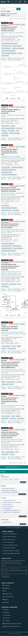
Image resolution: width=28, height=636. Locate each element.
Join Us (6, 599)
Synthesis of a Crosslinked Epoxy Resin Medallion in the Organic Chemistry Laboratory (9, 28)
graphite (18, 416)
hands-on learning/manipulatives (9, 53)
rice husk (12, 454)
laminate (4, 348)
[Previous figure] (7, 98)
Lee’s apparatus (5, 205)
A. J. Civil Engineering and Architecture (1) (11, 510)
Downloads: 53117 (9, 164)
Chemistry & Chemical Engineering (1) (10, 492)
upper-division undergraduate (8, 50)
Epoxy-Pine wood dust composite (9, 208)
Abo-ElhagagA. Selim (10, 231)
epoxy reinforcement (6, 246)
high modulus (5, 418)
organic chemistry (17, 46)
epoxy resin (19, 128)
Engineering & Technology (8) (8, 488)
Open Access (6, 620)
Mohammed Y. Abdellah (6, 232)
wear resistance (5, 286)
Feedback (6, 588)
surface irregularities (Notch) (8, 128)
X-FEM (13, 346)
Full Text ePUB (12, 59)
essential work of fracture (7, 384)
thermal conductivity (6, 210)
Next (21, 18)
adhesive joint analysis (15, 133)
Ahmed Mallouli (15, 229)
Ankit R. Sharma (13, 115)
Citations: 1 (6, 203)
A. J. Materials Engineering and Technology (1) (12, 502)
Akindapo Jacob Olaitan (7, 405)
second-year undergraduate (18, 48)
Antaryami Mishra (19, 193)
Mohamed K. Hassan (16, 271)
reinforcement (5, 454)
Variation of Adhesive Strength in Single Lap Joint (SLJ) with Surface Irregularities (10, 110)
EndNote (22, 24)
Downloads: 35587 (9, 449)
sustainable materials (17, 248)
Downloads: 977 (8, 241)
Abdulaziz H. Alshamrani (6, 273)
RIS (14, 24)
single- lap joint (5, 126)
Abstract (4, 58)
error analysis (16, 210)
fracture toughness (6, 346)
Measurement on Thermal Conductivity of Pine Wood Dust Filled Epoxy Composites (10, 189)
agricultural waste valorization (8, 250)
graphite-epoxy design (7, 172)
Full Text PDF (12, 58)
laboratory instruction (6, 46)
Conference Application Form (10, 545)
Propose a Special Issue (9, 539)
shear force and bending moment (9, 174)
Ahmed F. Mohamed (7, 271)
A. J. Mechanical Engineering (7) (9, 500)
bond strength (11, 130)
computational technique (17, 167)
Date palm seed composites (8, 243)
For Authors (6, 609)
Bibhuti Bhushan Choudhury (9, 194)
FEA (17, 130)
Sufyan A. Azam (16, 273)
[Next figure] (18, 98)
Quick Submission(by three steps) (11, 553)
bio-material (4, 284)
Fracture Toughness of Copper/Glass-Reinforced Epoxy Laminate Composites (9, 327)
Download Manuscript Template (12, 623)
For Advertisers (7, 615)
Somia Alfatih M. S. (7, 229)
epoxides (20, 53)
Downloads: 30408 (9, 343)
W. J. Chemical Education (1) (8, 506)
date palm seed (12, 284)
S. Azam (21, 333)
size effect (19, 382)
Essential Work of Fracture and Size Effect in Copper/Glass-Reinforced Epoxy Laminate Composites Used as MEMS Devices (10, 363)
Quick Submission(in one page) (11, 550)
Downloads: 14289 (9, 281)
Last (24, 18)
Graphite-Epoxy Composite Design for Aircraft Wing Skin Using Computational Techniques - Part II (9, 399)
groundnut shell (10, 452)
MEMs (3, 382)
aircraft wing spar (6, 167)
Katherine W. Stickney (7, 32)
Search (20, 2)
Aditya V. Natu (5, 115)
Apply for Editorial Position (10, 536)
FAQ (5, 591)
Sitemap (6, 602)
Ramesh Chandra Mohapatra (9, 193)
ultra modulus (21, 418)
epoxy (19, 284)
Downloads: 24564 (9, 379)
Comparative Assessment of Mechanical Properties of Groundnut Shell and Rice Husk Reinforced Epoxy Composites (10, 433)
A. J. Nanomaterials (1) (7, 508)
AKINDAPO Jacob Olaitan (8, 156)
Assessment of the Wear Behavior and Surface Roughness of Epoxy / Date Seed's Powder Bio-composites (10, 266)
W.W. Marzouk (4, 335)
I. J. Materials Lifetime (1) (7, 504)
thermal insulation (17, 246)
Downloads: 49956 (9, 413)
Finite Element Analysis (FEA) (9, 169)
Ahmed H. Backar (18, 275)
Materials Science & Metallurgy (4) (9, 490)
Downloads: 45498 (9, 201)
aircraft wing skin (6, 416)
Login (25, 2)
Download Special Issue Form (12, 626)
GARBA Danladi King (20, 158)
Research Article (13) (6, 522)
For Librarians (6, 618)
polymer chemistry (6, 48)
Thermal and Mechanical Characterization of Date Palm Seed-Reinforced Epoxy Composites (10, 224)
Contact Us (7, 585)
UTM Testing (5, 133)
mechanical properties (7, 248)
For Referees (6, 612)
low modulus (13, 418)
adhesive (13, 126)
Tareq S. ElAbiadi (15, 333)
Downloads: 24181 (9, 41)
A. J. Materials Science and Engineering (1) (11, 512)
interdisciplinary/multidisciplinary (9, 43)
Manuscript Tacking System (10, 533)
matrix (16, 452)
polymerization (5, 55)
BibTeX (17, 24)
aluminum (4, 130)
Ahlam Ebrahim (18, 231)
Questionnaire (8, 594)
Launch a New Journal (8, 542)
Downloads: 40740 (9, 123)
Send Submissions (9, 596)
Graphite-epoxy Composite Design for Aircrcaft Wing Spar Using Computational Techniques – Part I (9, 151)
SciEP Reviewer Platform (9, 548)
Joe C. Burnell (16, 32)
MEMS (18, 346)
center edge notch (11, 348)
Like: (18, 41)
